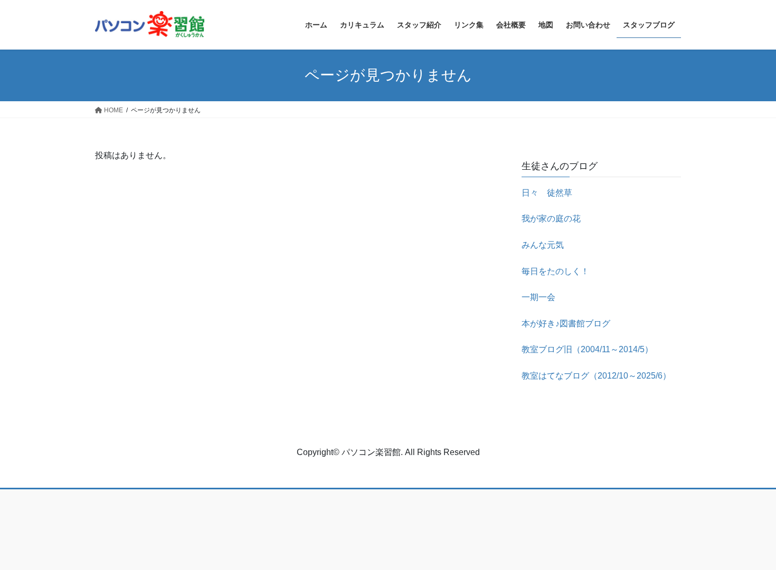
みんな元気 (543, 244)
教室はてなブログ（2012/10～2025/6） (596, 375)
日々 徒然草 (547, 192)
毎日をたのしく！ (555, 271)
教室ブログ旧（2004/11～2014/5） (587, 349)
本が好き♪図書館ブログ (566, 323)
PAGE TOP (748, 544)
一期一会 (538, 297)
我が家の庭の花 (551, 218)
